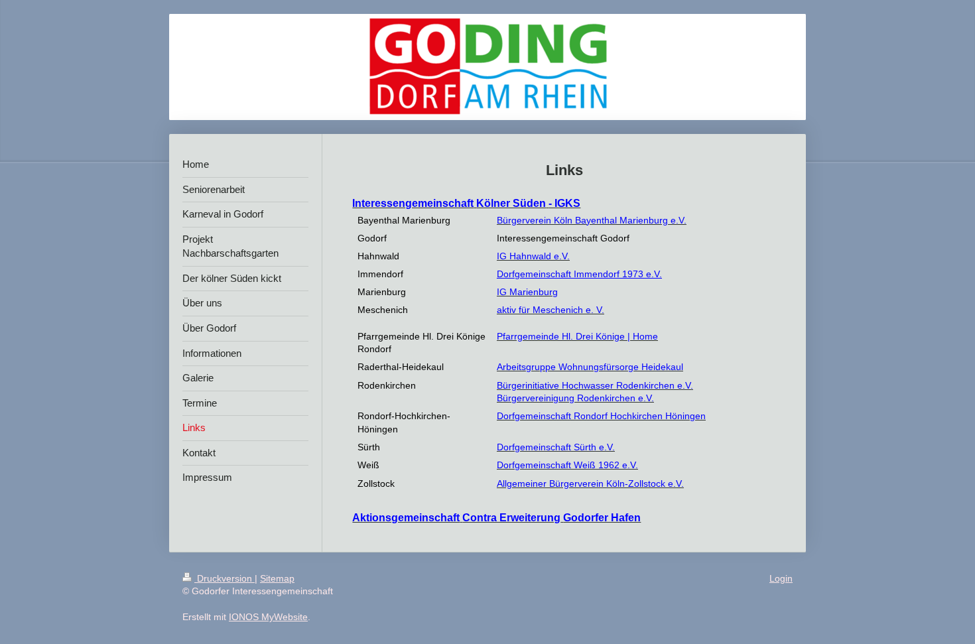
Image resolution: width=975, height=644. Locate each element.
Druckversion (224, 578)
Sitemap (277, 578)
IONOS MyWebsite (268, 617)
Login (781, 578)
